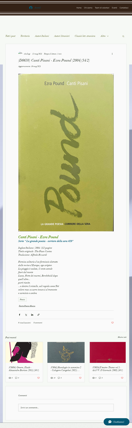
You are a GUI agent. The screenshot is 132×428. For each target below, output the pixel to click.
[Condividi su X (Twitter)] (26, 314)
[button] (123, 36)
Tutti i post (10, 36)
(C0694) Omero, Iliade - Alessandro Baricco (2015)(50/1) (24, 369)
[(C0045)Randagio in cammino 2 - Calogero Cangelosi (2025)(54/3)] (66, 352)
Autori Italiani (42, 36)
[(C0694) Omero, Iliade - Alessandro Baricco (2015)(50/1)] (24, 352)
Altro (103, 36)
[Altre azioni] (112, 53)
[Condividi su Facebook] (19, 314)
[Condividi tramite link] (38, 314)
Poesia (22, 299)
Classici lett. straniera (85, 36)
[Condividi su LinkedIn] (32, 314)
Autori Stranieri (62, 36)
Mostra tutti (122, 337)
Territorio (25, 36)
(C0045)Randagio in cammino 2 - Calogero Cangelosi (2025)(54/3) (66, 369)
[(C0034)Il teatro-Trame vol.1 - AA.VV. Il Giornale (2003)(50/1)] (107, 352)
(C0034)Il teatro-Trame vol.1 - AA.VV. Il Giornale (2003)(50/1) (107, 369)
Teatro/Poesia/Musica (27, 306)
